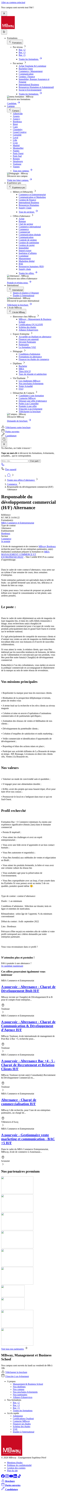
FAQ (21, 389)
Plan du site (12, 1470)
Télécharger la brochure (30, 411)
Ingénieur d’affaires (28, 253)
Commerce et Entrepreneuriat (32, 194)
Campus (11, 106)
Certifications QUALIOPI (31, 324)
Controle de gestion (28, 240)
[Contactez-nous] (3, 465)
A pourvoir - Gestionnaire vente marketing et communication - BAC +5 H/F (28, 1139)
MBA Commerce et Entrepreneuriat (17, 523)
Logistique (23, 256)
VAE (15, 1429)
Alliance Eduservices (28, 330)
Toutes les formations (22, 1410)
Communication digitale (30, 234)
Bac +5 (22, 55)
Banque (22, 221)
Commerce (24, 229)
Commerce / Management (31, 71)
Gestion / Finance (27, 76)
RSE (21, 264)
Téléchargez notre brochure (18, 427)
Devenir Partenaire (27, 342)
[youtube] (11, 1477)
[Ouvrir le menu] (4, 32)
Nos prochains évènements (31, 383)
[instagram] (7, 1477)
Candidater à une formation (31, 395)
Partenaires (24, 344)
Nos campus (18, 1389)
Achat (21, 218)
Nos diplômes (19, 1386)
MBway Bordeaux (47, 546)
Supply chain (25, 269)
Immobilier (24, 248)
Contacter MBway (27, 398)
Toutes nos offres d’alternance (21, 480)
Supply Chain (25, 208)
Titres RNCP (25, 371)
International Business (29, 84)
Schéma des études (27, 327)
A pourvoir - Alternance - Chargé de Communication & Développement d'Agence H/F (28, 1026)
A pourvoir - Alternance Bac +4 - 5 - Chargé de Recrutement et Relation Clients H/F (28, 1065)
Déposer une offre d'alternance (33, 401)
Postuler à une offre (28, 406)
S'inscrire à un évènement (30, 409)
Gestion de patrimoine (29, 242)
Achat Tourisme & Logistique (32, 66)
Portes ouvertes (12, 431)
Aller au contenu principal (13, 2)
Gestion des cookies (16, 1468)
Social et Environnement (30, 90)
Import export (25, 250)
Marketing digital (26, 261)
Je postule (5, 541)
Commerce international (30, 226)
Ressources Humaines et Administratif (36, 87)
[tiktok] (19, 1477)
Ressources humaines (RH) (31, 266)
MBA (21, 369)
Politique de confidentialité (19, 1465)
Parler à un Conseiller (29, 403)
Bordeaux (5, 533)
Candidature (11, 435)
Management (25, 258)
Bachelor (23, 366)
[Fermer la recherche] (4, 444)
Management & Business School (28, 1384)
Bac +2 (22, 49)
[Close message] (4, 13)
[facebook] (3, 1477)
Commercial (24, 232)
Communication (26, 74)
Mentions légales (15, 1462)
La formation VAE (27, 347)
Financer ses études (22, 1424)
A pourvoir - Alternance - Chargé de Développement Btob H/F (28, 989)
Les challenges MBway (29, 381)
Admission (18, 1416)
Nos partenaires (20, 1394)
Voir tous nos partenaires (12, 1349)
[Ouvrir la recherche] (4, 439)
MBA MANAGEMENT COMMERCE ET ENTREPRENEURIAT (25, 554)
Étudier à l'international (23, 295)
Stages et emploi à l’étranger (26, 293)
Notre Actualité (26, 386)
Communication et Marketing (32, 197)
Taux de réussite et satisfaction (33, 374)
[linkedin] (15, 1477)
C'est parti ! (35, 461)
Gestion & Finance (27, 200)
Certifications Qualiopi (23, 1418)
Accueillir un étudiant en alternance (35, 336)
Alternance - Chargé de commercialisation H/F (18, 1102)
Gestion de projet (26, 245)
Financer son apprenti (29, 339)
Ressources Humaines (29, 205)
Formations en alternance (30, 356)
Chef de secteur (26, 224)
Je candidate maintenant (12, 966)
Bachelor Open (26, 68)
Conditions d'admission (29, 354)
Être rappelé (10, 469)
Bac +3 (22, 52)
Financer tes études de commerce (34, 359)
